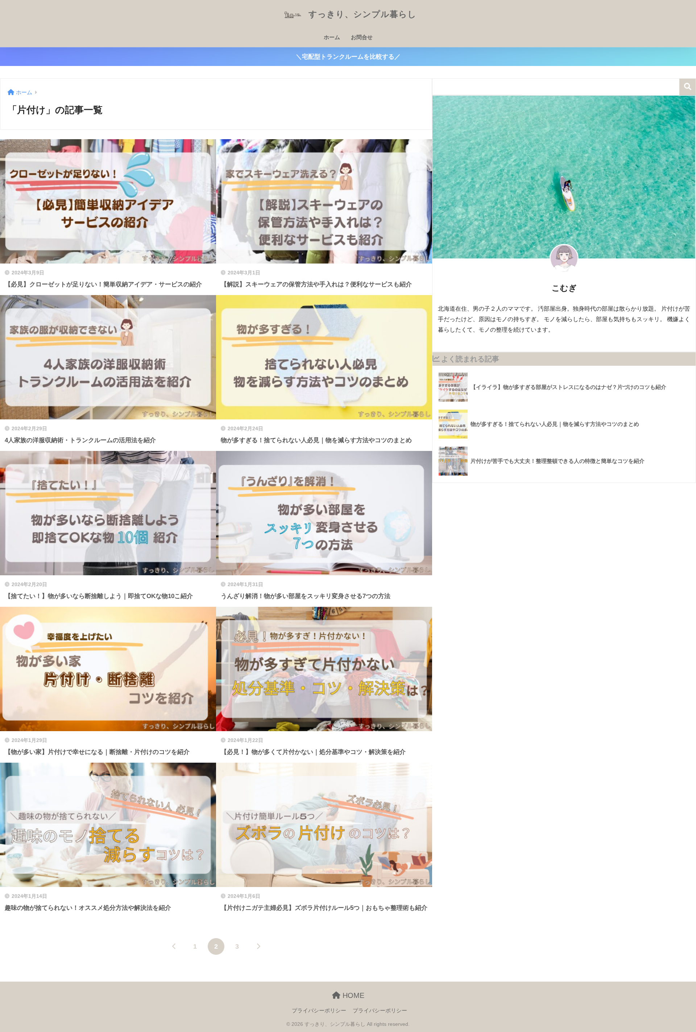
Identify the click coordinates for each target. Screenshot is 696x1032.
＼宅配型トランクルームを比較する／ (348, 56)
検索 (687, 87)
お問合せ (362, 37)
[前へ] (174, 946)
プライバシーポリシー (319, 1011)
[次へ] (258, 946)
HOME (352, 995)
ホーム (332, 37)
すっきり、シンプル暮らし (361, 14)
